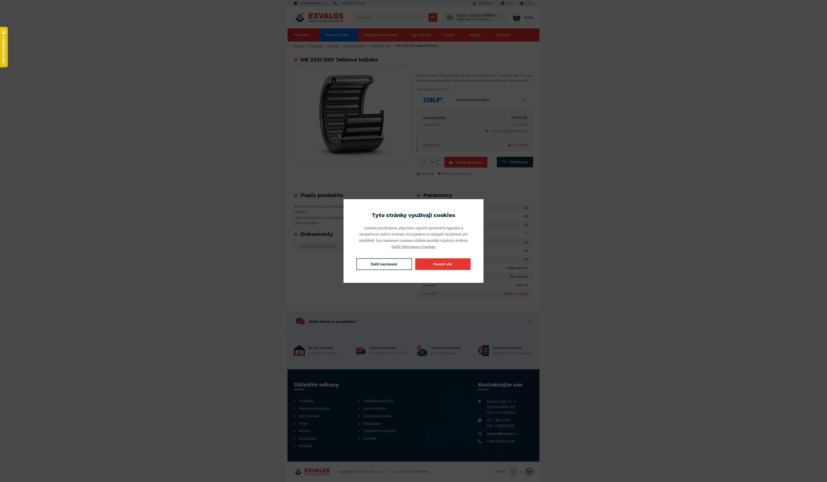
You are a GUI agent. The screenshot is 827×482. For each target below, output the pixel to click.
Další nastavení (384, 264)
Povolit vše (442, 264)
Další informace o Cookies (413, 246)
